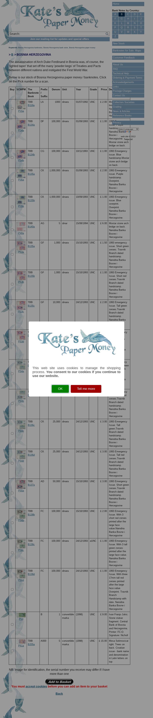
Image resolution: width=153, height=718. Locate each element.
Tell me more (86, 389)
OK (60, 389)
